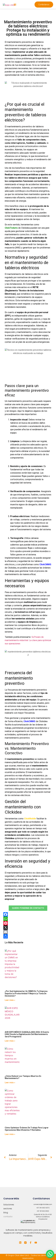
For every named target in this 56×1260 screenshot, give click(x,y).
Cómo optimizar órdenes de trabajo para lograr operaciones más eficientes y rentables (27, 1129)
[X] (28, 927)
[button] (15, 4)
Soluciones (8, 1204)
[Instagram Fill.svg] (25, 1242)
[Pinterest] (28, 923)
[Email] (28, 932)
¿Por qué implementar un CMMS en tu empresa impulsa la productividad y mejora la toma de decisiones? (26, 993)
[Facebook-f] (30, 1242)
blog (5, 1212)
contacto (8, 1216)
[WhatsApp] (28, 919)
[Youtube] (36, 1242)
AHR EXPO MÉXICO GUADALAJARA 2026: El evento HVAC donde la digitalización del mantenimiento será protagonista (27, 1034)
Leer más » (10, 1000)
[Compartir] (28, 936)
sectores (7, 1208)
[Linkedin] (20, 1242)
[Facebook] (28, 914)
